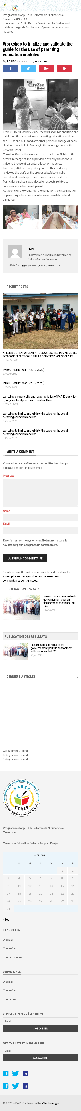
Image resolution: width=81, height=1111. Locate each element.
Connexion (9, 948)
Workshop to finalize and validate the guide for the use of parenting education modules (38, 49)
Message (8, 475)
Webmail (8, 939)
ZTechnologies (51, 1103)
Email (6, 523)
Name (6, 511)
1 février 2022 (25, 61)
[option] (40, 711)
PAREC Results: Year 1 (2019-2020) (23, 370)
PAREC (11, 61)
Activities (41, 61)
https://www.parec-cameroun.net (40, 265)
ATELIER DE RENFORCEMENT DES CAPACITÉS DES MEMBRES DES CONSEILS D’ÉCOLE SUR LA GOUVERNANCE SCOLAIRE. (40, 354)
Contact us (9, 998)
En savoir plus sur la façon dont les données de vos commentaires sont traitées (36, 576)
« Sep (6, 919)
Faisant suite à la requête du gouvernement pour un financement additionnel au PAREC (59, 601)
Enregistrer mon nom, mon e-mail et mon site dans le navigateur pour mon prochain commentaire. (35, 542)
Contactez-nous (12, 957)
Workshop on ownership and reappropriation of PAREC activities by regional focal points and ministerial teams (40, 398)
